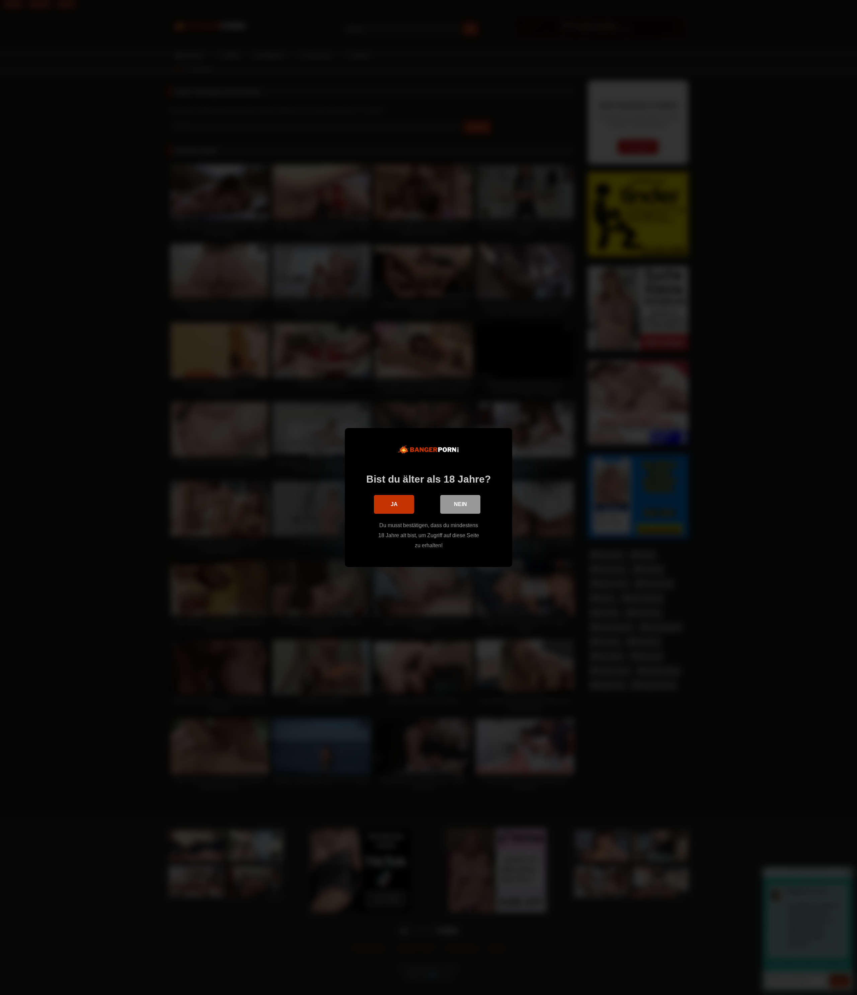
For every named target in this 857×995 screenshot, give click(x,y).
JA (394, 504)
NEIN (460, 504)
